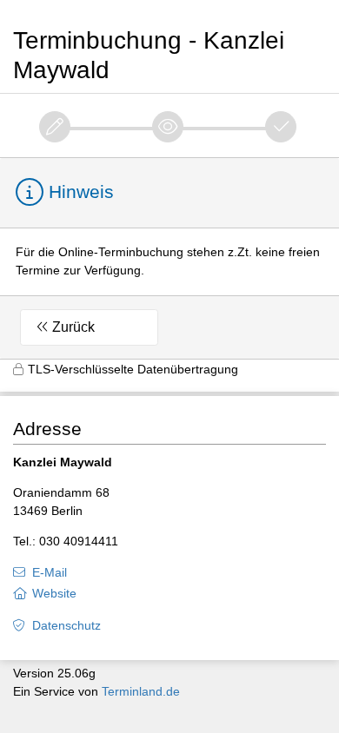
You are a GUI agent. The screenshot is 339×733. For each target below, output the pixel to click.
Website (54, 593)
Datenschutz (66, 625)
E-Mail (49, 572)
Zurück (73, 327)
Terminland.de (141, 691)
